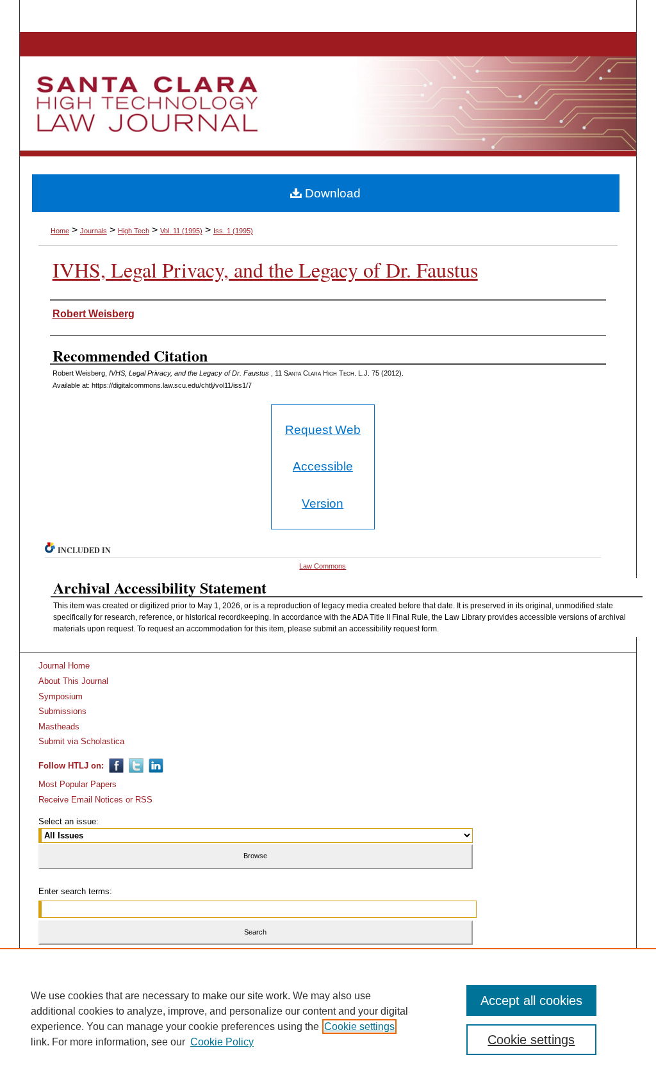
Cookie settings (359, 1026)
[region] (328, 1018)
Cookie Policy (222, 1041)
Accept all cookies (531, 1000)
